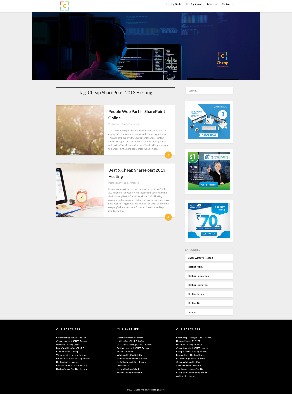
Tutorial (192, 312)
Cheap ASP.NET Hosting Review (191, 351)
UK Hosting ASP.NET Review (130, 341)
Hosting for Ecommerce (67, 362)
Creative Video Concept (67, 351)
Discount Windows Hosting (130, 337)
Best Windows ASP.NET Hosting (71, 365)
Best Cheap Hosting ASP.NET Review (194, 337)
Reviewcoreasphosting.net (130, 372)
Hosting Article (195, 266)
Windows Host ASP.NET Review (132, 358)
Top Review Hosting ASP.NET (190, 369)
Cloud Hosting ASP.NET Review (71, 337)
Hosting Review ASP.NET (188, 341)
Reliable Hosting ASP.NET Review (133, 348)
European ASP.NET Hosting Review (73, 358)
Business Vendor (125, 351)
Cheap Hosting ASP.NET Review (71, 341)
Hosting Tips (194, 303)
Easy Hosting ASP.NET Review (190, 358)
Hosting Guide (173, 4)
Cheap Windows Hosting (200, 257)
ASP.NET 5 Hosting (185, 376)
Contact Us (227, 4)
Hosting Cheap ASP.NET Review (71, 369)
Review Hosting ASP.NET (129, 369)
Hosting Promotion (198, 284)
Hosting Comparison (198, 275)
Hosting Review (196, 294)
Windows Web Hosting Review (71, 355)
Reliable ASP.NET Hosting (188, 365)
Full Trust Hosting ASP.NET (189, 344)
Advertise (212, 4)
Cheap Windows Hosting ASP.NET (192, 372)
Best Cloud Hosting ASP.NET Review (134, 344)
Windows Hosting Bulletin (129, 355)
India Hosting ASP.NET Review (131, 362)
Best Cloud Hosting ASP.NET (70, 348)
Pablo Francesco (130, 124)
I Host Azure (123, 365)
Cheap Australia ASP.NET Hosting (192, 348)
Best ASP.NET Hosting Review (190, 355)
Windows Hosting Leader (68, 344)
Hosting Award (194, 4)
